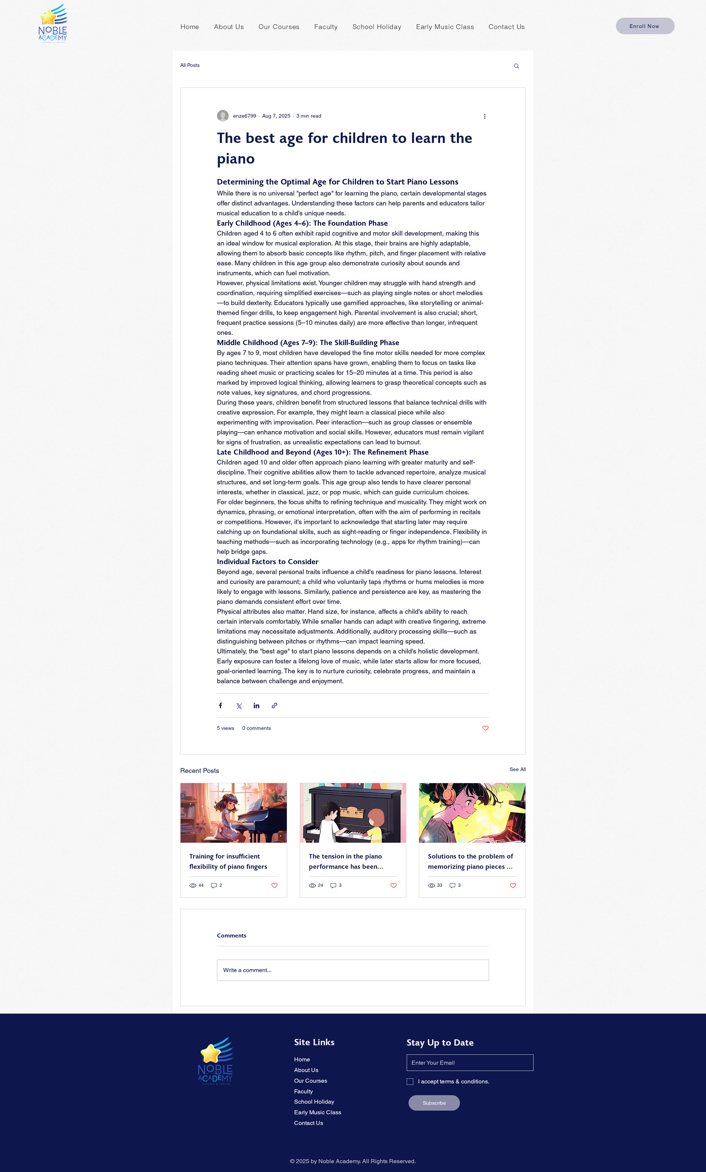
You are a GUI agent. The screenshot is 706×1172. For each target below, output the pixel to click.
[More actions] (484, 115)
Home (302, 1059)
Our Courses (310, 1080)
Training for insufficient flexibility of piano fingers (228, 862)
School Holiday (314, 1101)
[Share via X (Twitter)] (238, 705)
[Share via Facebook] (220, 705)
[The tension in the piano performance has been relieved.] (353, 813)
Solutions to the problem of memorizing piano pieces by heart (471, 862)
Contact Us (308, 1122)
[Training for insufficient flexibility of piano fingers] (234, 813)
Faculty (303, 1091)
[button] (516, 65)
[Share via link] (274, 705)
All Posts (190, 65)
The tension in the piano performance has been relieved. (345, 862)
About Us (306, 1070)
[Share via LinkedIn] (256, 705)
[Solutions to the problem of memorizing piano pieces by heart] (472, 813)
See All (518, 769)
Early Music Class (317, 1112)
